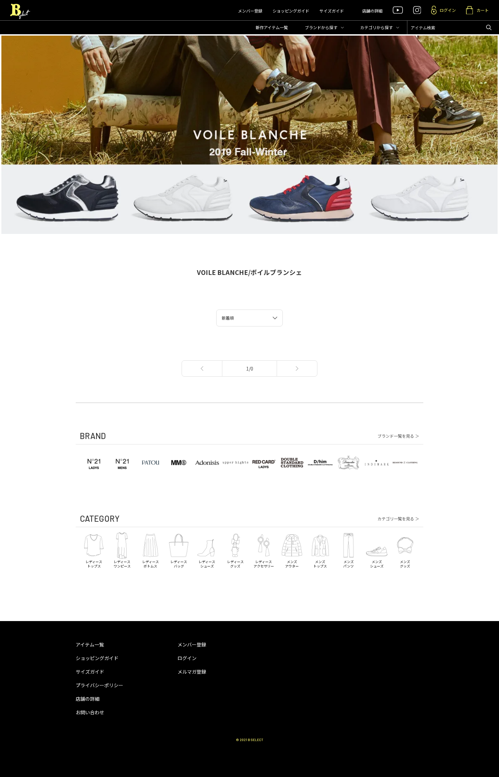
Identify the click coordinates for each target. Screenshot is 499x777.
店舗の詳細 (372, 11)
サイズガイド (331, 11)
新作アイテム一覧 (272, 27)
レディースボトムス (150, 563)
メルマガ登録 (192, 671)
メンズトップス (320, 563)
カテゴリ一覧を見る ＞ (398, 519)
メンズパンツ (348, 563)
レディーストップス (94, 563)
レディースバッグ (178, 563)
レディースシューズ (207, 563)
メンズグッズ (405, 563)
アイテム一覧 (90, 644)
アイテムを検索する (489, 27)
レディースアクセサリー (264, 563)
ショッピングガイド (291, 11)
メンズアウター (292, 563)
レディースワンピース (122, 563)
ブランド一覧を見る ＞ (398, 436)
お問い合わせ (90, 712)
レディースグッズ (235, 563)
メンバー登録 (250, 11)
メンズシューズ (377, 563)
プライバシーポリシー (99, 685)
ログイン (187, 658)
